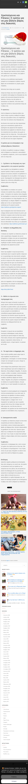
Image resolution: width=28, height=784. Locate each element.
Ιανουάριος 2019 (6, 660)
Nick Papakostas (5, 27)
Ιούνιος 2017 (5, 697)
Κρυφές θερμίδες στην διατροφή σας (10, 532)
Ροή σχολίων (6, 751)
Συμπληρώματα (6, 735)
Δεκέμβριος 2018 (6, 662)
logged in (8, 560)
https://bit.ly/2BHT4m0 (7, 289)
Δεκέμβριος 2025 (6, 619)
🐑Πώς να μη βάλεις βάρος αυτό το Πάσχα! (14, 512)
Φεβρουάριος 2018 (7, 684)
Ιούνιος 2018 (5, 675)
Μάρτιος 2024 (6, 630)
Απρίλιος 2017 (6, 699)
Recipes (5, 726)
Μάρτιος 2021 (6, 632)
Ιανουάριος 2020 (6, 645)
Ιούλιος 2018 (5, 673)
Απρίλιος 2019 (6, 656)
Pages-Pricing (6, 720)
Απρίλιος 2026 (6, 617)
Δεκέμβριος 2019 (6, 647)
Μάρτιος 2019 (6, 658)
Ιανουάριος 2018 (6, 686)
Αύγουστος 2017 (6, 692)
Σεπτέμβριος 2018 (6, 669)
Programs (5, 722)
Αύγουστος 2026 (6, 615)
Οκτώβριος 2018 (6, 666)
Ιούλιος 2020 (5, 638)
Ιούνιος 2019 (5, 654)
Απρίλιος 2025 (6, 623)
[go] (24, 565)
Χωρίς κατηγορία (6, 739)
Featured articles (6, 711)
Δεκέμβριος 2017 (6, 688)
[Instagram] (26, 2)
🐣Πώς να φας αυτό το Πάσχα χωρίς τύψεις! (16, 586)
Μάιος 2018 (5, 677)
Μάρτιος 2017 (6, 701)
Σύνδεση (5, 747)
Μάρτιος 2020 (6, 643)
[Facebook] (23, 2)
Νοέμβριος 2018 (6, 664)
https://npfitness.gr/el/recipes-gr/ (18, 224)
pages (4, 718)
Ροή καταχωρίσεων (7, 749)
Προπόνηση (5, 733)
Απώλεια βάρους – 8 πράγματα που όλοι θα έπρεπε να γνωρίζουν (13, 553)
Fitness (7, 29)
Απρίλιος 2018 (6, 679)
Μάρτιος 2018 (6, 682)
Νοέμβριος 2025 (6, 621)
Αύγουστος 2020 (6, 636)
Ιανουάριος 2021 (6, 634)
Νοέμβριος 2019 (6, 649)
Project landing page (7, 724)
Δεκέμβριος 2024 (6, 625)
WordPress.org (6, 753)
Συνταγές (5, 737)
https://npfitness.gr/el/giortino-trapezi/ (11, 207)
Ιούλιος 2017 (5, 695)
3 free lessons (6, 709)
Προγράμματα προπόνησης (8, 730)
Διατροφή (5, 728)
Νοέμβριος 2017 (6, 690)
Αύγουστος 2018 (6, 671)
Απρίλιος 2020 (6, 641)
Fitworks (5, 715)
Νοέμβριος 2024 (6, 628)
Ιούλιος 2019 (5, 651)
